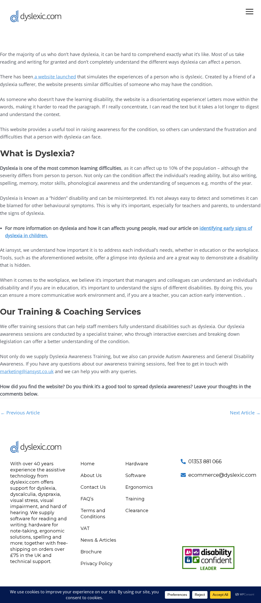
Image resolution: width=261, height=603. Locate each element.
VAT (85, 528)
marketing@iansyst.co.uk (27, 371)
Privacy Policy (96, 563)
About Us (91, 475)
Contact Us (93, 487)
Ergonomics (139, 487)
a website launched (54, 77)
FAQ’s (87, 499)
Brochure (91, 552)
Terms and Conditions (93, 514)
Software (135, 475)
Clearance (136, 510)
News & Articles (98, 540)
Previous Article (20, 413)
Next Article (245, 413)
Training (135, 499)
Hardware (136, 464)
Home (88, 464)
